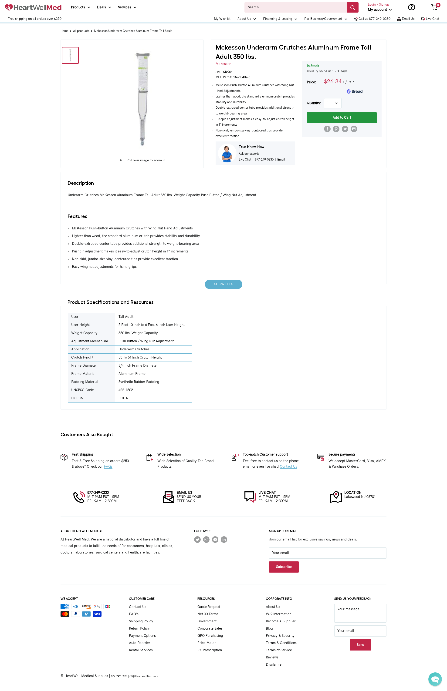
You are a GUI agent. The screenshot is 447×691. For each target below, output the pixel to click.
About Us (244, 18)
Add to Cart (342, 117)
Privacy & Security (280, 635)
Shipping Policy (141, 621)
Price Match (206, 643)
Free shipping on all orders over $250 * (36, 18)
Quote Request (208, 607)
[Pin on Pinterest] (336, 129)
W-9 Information (278, 614)
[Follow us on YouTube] (215, 539)
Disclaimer (274, 664)
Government (207, 621)
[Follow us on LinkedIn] (224, 539)
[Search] (353, 7)
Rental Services (141, 650)
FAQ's (134, 614)
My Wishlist (222, 18)
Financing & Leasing (277, 18)
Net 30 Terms (207, 614)
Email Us (408, 18)
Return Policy (139, 628)
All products (81, 31)
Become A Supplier (281, 621)
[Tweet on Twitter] (345, 129)
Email (281, 159)
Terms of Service (279, 650)
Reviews (272, 657)
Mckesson (223, 64)
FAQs (108, 466)
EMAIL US (184, 492)
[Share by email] (354, 129)
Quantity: (314, 103)
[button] (435, 679)
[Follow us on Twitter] (197, 539)
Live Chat (432, 18)
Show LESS (223, 284)
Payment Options (142, 635)
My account (378, 9)
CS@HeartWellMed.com (143, 676)
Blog (269, 628)
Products (78, 7)
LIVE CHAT (267, 492)
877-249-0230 (98, 492)
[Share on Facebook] (327, 129)
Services (124, 7)
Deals (101, 7)
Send (360, 645)
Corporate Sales (210, 628)
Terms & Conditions (281, 643)
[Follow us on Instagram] (206, 539)
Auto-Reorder (139, 643)
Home (64, 31)
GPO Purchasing (210, 635)
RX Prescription (209, 650)
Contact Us (288, 466)
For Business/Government (323, 18)
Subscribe (284, 567)
